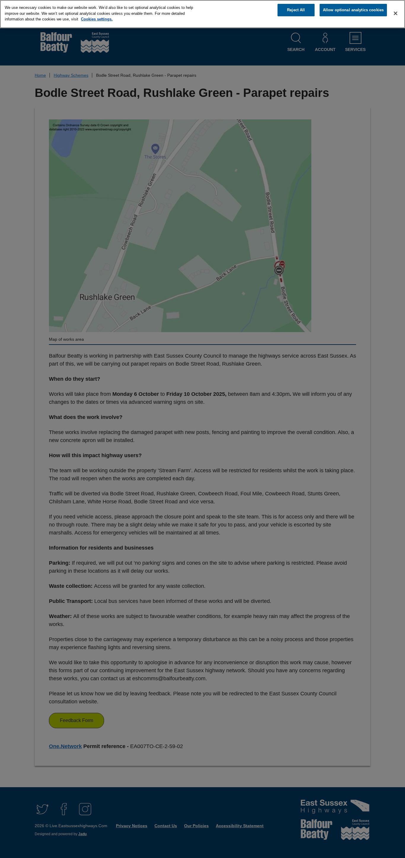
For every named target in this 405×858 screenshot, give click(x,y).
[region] (202, 14)
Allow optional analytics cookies (353, 10)
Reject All (296, 10)
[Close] (395, 13)
